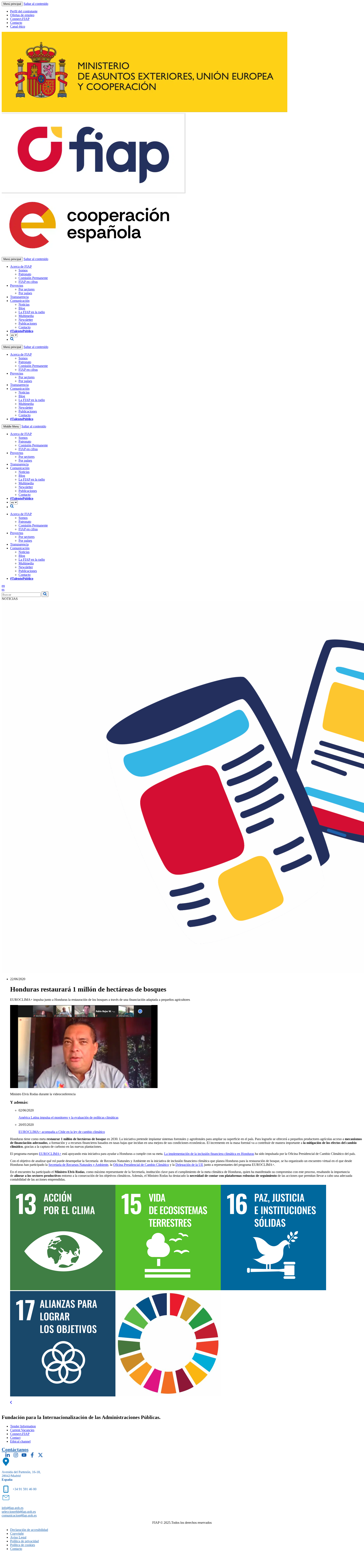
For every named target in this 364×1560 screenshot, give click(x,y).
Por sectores (27, 289)
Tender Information (23, 1426)
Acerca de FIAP (21, 266)
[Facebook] (32, 1455)
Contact (15, 1437)
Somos (23, 270)
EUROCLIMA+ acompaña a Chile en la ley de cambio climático (62, 1132)
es (3, 589)
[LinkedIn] (7, 1455)
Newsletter (26, 319)
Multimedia (26, 316)
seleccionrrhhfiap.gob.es (19, 1511)
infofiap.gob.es (12, 1508)
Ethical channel (20, 1441)
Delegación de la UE (189, 1164)
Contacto (16, 22)
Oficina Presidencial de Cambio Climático (141, 1164)
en (3, 585)
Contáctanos (15, 1449)
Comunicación (19, 300)
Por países (25, 293)
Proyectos (16, 285)
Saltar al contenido (36, 3)
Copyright (17, 1533)
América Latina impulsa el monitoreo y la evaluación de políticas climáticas (68, 1117)
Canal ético (17, 26)
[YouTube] (24, 1455)
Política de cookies (22, 1545)
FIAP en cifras (28, 282)
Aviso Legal (18, 1537)
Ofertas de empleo (22, 15)
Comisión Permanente (33, 278)
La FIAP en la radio (32, 312)
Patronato (25, 274)
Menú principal (12, 3)
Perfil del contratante (23, 11)
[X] (40, 1455)
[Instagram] (15, 1455)
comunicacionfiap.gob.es (19, 1515)
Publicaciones (28, 323)
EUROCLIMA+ (50, 1154)
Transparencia (19, 297)
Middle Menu (11, 426)
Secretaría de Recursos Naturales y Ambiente (78, 1164)
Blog (22, 308)
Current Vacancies (22, 1430)
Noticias (24, 304)
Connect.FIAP (19, 19)
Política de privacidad (24, 1541)
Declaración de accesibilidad (29, 1530)
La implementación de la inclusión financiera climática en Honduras (209, 1154)
